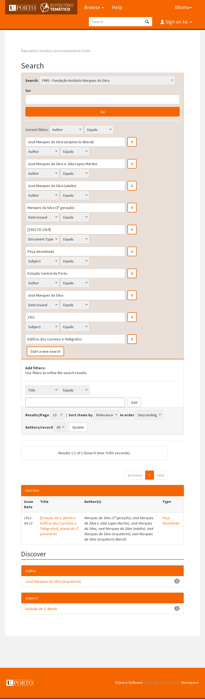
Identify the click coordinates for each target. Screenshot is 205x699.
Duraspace (190, 682)
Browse (92, 7)
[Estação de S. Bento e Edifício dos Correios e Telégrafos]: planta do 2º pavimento (59, 525)
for (28, 90)
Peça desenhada (170, 520)
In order (127, 415)
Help (117, 7)
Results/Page (37, 415)
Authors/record (39, 427)
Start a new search (45, 351)
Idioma (182, 7)
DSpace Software (129, 682)
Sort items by (81, 415)
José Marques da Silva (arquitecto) (53, 581)
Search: (31, 80)
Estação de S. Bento (41, 608)
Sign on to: (176, 21)
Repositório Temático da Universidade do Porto (55, 51)
